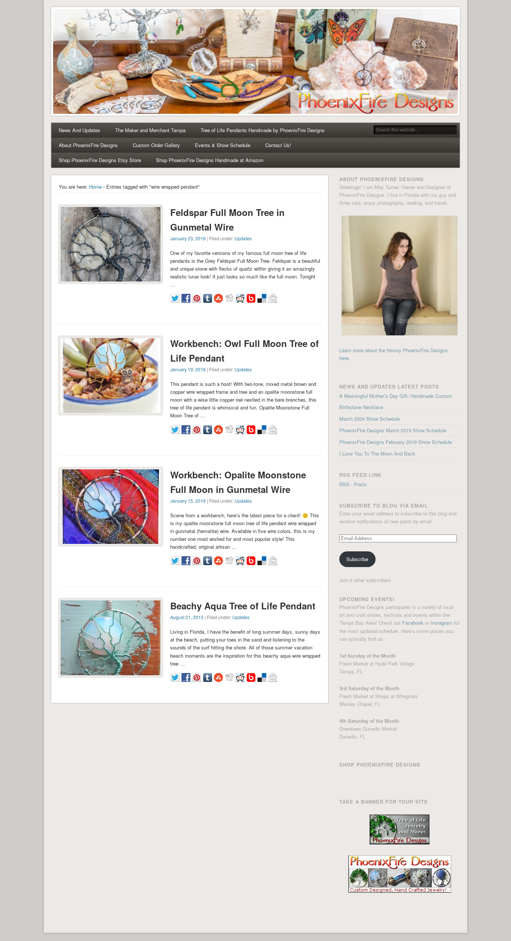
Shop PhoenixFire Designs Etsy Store (100, 160)
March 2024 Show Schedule (369, 418)
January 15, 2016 (188, 500)
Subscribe (357, 559)
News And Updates (79, 130)
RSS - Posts (353, 484)
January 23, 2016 (188, 238)
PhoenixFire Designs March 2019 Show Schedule (392, 430)
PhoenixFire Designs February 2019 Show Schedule (395, 441)
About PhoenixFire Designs (88, 145)
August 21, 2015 (187, 617)
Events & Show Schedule (222, 145)
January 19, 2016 (188, 369)
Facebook (412, 622)
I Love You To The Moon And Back (377, 453)
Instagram (441, 622)
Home (95, 186)
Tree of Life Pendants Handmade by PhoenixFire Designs (263, 130)
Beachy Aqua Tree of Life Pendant (242, 605)
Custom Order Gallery (156, 145)
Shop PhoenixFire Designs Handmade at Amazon (209, 160)
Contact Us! (278, 145)
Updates (243, 238)
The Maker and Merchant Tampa (150, 130)
